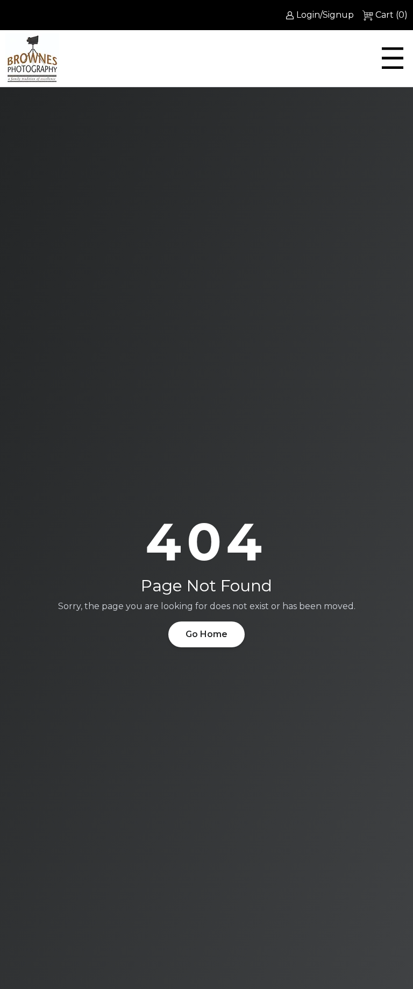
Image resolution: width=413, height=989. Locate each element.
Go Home (206, 634)
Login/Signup (325, 15)
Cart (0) (391, 15)
